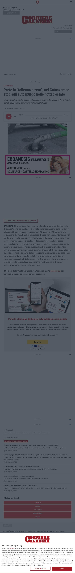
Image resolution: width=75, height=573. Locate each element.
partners (11, 548)
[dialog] (37, 553)
